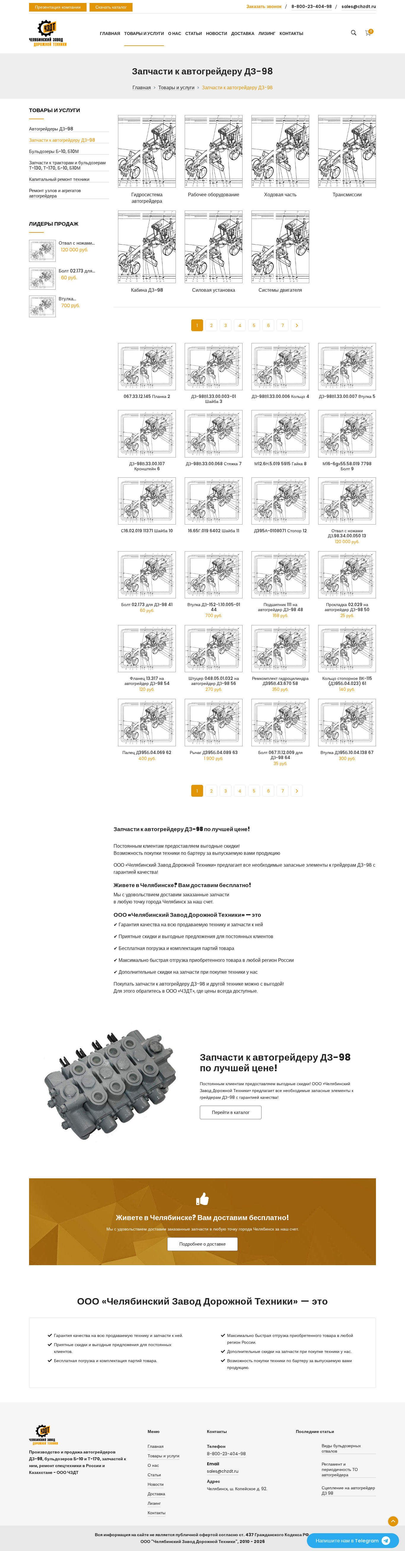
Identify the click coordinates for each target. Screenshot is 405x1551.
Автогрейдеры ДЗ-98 (51, 129)
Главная (110, 33)
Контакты (291, 33)
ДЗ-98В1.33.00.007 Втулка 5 (347, 396)
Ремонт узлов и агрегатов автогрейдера (55, 193)
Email (213, 1464)
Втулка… (67, 299)
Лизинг (267, 33)
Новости (216, 33)
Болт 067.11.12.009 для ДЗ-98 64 (280, 755)
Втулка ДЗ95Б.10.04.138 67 (347, 752)
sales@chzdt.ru (359, 6)
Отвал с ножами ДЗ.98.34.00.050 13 (347, 533)
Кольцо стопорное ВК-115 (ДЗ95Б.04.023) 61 (347, 681)
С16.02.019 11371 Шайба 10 (147, 530)
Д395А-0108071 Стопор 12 (280, 530)
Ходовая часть (280, 195)
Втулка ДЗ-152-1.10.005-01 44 (213, 607)
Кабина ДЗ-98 (147, 290)
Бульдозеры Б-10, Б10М (54, 151)
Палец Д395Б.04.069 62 (146, 752)
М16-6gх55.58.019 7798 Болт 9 (347, 466)
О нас (174, 33)
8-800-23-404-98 (311, 6)
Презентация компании (58, 7)
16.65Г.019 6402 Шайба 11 (213, 530)
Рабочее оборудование (213, 195)
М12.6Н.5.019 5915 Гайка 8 (280, 463)
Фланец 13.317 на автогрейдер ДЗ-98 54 (147, 681)
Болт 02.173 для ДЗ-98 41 (147, 604)
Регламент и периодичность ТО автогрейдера (340, 1469)
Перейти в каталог (230, 1112)
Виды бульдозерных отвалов (341, 1448)
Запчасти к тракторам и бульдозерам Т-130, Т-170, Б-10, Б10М (67, 165)
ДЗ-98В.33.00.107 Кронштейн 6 (147, 466)
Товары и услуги (144, 33)
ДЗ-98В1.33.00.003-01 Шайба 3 (213, 399)
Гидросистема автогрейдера (146, 198)
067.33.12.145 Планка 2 (147, 396)
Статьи (193, 33)
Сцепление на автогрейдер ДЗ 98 (348, 1490)
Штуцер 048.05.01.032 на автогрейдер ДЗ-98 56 (214, 681)
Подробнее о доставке (202, 1244)
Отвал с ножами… (77, 243)
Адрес (213, 1481)
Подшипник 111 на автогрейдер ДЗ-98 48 (280, 607)
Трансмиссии (347, 195)
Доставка (242, 33)
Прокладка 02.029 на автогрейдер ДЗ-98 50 (347, 607)
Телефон (216, 1446)
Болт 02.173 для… (77, 271)
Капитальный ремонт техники (59, 179)
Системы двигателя (280, 290)
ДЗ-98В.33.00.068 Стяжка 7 (214, 463)
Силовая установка (213, 290)
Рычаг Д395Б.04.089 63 (214, 752)
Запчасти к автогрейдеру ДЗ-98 (62, 140)
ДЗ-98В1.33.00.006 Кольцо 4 (280, 396)
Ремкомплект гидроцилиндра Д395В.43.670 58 (280, 681)
